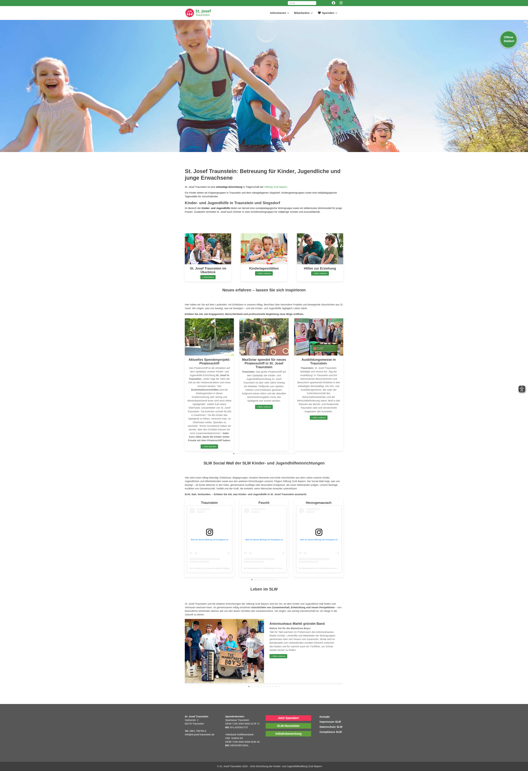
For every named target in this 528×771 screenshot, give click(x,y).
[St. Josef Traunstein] (205, 13)
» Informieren (208, 277)
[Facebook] (333, 3)
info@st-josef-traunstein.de (199, 734)
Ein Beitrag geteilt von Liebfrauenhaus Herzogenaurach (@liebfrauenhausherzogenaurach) (338, 568)
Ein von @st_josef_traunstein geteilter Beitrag (209, 568)
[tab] (233, 453)
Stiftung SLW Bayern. (276, 187)
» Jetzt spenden (209, 446)
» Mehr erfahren (264, 273)
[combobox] (302, 3)
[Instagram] (341, 3)
